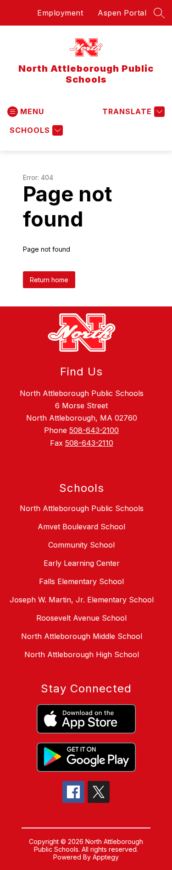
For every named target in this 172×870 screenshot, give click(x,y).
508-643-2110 (89, 443)
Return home (49, 280)
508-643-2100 (94, 430)
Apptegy (106, 857)
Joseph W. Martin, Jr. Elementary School (82, 599)
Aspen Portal (122, 12)
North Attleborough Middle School (81, 636)
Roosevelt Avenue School (81, 617)
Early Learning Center (82, 563)
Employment (60, 12)
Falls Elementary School (81, 581)
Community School (81, 544)
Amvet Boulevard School (81, 526)
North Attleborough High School (81, 654)
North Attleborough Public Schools (82, 508)
